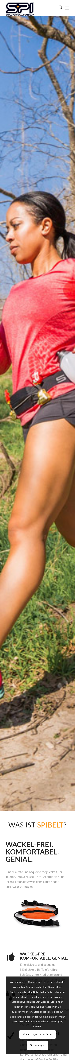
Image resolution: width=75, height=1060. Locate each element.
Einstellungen (37, 1045)
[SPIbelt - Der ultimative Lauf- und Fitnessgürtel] (31, 8)
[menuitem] (58, 8)
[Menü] (67, 8)
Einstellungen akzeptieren (38, 1034)
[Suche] (58, 8)
